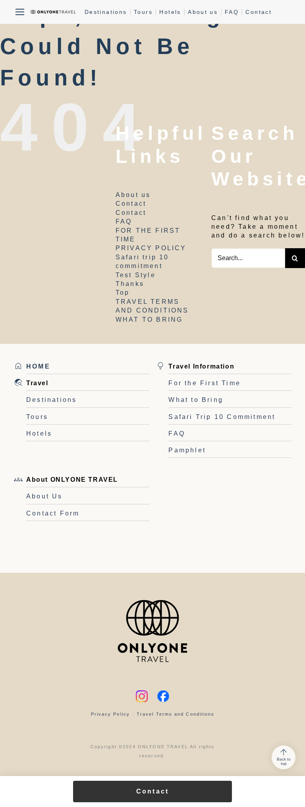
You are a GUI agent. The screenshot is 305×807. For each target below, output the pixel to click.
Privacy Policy (110, 714)
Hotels (170, 12)
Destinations (106, 12)
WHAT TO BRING (149, 319)
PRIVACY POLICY (151, 248)
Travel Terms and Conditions (175, 714)
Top (123, 292)
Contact (258, 12)
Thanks (130, 283)
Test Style (136, 275)
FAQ (232, 12)
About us (203, 12)
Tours (143, 12)
